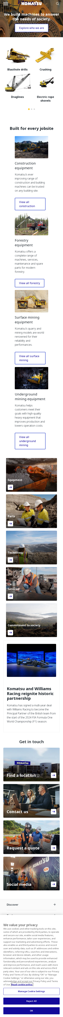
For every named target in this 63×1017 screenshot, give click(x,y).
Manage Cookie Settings (31, 991)
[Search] (58, 4)
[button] (31, 147)
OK (31, 1010)
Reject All (31, 1001)
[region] (31, 966)
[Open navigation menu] (5, 3)
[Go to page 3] (34, 109)
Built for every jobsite (31, 128)
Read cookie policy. (22, 984)
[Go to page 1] (29, 109)
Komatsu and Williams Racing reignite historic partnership (30, 693)
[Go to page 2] (31, 109)
